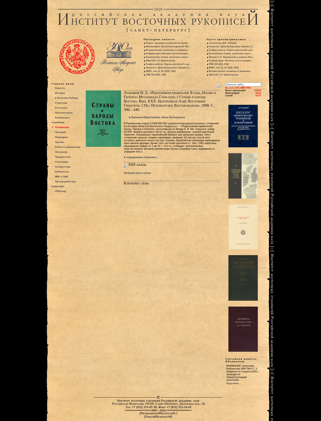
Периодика (61, 137)
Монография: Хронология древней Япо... (168, 46)
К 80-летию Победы (66, 98)
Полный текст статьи (137, 173)
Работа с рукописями (67, 147)
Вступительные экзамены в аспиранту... (167, 50)
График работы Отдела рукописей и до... (169, 64)
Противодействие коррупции (63, 183)
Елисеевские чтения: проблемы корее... (168, 57)
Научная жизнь (64, 112)
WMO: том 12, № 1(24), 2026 (161, 71)
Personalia (61, 107)
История (60, 93)
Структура (61, 102)
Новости (60, 88)
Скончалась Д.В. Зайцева (223, 43)
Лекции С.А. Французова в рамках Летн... (231, 57)
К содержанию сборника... (141, 157)
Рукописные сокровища (60, 120)
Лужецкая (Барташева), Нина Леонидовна (158, 117)
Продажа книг (63, 157)
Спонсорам (61, 161)
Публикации (62, 127)
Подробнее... (233, 383)
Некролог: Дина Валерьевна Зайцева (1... (169, 67)
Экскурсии (61, 152)
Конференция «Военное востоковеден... (168, 53)
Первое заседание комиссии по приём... (168, 43)
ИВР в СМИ (61, 176)
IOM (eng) (60, 191)
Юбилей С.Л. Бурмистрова (160, 60)
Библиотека (62, 171)
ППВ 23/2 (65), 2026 (156, 75)
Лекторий (60, 132)
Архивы (59, 142)
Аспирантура (62, 166)
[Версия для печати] (218, 84)
